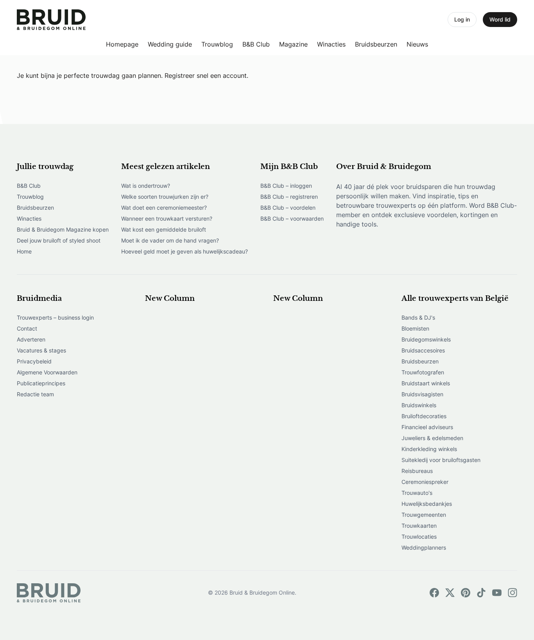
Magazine (293, 44)
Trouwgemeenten (423, 514)
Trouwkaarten (419, 525)
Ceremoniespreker (424, 481)
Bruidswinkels (418, 405)
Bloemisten (415, 328)
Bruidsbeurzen (376, 44)
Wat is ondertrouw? (145, 185)
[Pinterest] (465, 592)
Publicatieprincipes (41, 383)
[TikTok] (481, 592)
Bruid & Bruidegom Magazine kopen (63, 229)
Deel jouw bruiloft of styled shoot (58, 240)
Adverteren (31, 339)
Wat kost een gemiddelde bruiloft (163, 229)
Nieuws (417, 44)
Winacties (331, 44)
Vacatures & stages (41, 350)
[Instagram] (512, 592)
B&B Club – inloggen (286, 185)
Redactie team (35, 394)
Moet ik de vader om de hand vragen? (170, 240)
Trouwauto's (416, 492)
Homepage (122, 44)
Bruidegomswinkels (426, 339)
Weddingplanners (423, 547)
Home (24, 251)
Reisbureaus (417, 471)
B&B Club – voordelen (287, 207)
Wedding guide (170, 44)
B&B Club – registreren (289, 196)
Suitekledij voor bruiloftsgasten (440, 460)
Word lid (500, 19)
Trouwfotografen (422, 372)
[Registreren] (51, 19)
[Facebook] (434, 592)
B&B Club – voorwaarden (292, 218)
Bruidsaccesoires (423, 350)
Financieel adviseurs (427, 427)
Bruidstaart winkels (425, 383)
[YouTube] (497, 592)
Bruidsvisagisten (422, 394)
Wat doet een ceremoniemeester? (164, 207)
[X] (450, 592)
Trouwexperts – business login (55, 317)
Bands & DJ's (418, 317)
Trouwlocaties (419, 536)
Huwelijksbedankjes (426, 503)
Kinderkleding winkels (429, 449)
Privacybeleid (34, 361)
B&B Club (256, 44)
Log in (462, 19)
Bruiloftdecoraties (423, 416)
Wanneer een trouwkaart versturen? (166, 218)
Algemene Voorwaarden (47, 372)
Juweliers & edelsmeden (432, 438)
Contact (27, 328)
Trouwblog (217, 44)
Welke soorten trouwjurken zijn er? (164, 196)
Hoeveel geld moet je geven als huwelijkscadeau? (184, 251)
